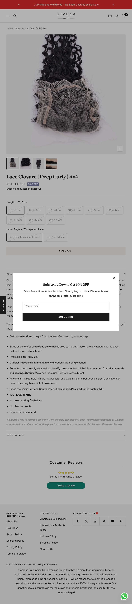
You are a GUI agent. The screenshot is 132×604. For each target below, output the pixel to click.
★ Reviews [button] (3, 305)
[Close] (114, 278)
